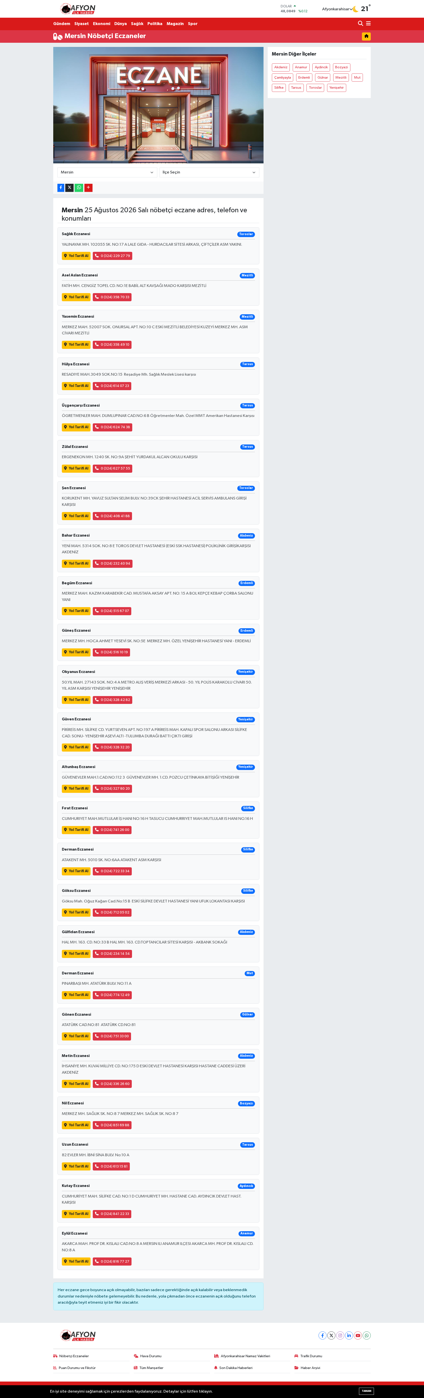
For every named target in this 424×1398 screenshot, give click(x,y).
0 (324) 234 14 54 (115, 954)
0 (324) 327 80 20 (115, 788)
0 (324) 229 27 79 (115, 256)
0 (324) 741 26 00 (115, 830)
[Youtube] (358, 1335)
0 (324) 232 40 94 (115, 563)
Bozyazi (341, 67)
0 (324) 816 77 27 (115, 1261)
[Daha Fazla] (88, 188)
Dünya (120, 24)
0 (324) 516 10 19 (114, 652)
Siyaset (81, 24)
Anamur (301, 67)
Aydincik (321, 67)
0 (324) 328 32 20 (115, 747)
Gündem (61, 24)
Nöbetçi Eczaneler (74, 1356)
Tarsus (296, 87)
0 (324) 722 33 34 (115, 871)
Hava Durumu (150, 1356)
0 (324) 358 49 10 (115, 344)
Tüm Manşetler (151, 1368)
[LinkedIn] (349, 1335)
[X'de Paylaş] (69, 188)
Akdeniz (281, 67)
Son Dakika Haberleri (235, 1368)
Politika (154, 24)
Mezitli (340, 77)
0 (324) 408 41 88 (115, 516)
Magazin (175, 24)
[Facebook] (322, 1335)
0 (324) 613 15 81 (114, 1166)
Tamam (366, 1391)
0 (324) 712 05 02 (115, 912)
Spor (193, 24)
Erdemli (304, 77)
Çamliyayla (282, 77)
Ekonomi (101, 24)
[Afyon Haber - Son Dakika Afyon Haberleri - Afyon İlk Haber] (79, 8)
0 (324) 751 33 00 (115, 1036)
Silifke (279, 87)
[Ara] (361, 24)
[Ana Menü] (367, 24)
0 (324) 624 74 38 (115, 427)
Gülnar (323, 77)
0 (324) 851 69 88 (115, 1125)
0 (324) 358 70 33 (115, 297)
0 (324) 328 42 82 (115, 700)
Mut (357, 77)
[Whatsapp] (367, 1335)
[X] (331, 1335)
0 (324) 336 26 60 (115, 1084)
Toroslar (315, 87)
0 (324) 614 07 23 (115, 386)
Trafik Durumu (311, 1356)
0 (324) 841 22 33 (115, 1214)
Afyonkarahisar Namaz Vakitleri (245, 1356)
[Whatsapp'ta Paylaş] (79, 188)
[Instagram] (340, 1335)
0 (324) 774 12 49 (115, 995)
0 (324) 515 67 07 (115, 611)
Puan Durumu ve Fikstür (77, 1368)
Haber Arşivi (310, 1368)
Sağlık (137, 24)
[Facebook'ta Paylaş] (60, 188)
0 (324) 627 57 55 (115, 468)
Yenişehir (336, 87)
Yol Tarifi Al (78, 256)
